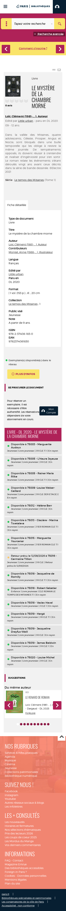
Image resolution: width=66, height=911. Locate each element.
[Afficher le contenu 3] (24, 724)
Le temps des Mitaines (29, 180)
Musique (10, 760)
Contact (18, 860)
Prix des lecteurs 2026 (19, 833)
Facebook (11, 791)
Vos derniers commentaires (23, 845)
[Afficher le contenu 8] (41, 724)
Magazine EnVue (16, 864)
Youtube (10, 798)
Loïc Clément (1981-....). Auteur (26, 116)
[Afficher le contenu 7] (38, 724)
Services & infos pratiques (21, 752)
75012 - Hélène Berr (39, 505)
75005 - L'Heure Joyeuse (42, 458)
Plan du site (12, 883)
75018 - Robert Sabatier (42, 588)
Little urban (25, 120)
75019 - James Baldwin (41, 642)
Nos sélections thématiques (23, 829)
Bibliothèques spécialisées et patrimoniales (26, 898)
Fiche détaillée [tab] (16, 205)
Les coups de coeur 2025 (21, 837)
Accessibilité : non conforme (18, 905)
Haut (61, 737)
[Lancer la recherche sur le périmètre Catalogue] (59, 23)
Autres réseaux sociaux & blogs (24, 802)
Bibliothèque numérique (21, 775)
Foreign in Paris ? (16, 872)
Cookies (10, 875)
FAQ (7, 860)
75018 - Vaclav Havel (40, 602)
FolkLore (30, 713)
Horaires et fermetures (19, 826)
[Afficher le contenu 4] (28, 724)
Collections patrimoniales (21, 772)
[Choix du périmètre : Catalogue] (6, 23)
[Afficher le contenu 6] (35, 724)
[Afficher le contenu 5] (31, 724)
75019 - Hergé (36, 613)
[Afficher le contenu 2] (21, 724)
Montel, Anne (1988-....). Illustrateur (31, 252)
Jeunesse (11, 768)
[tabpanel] (33, 280)
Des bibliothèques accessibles (24, 868)
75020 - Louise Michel (40, 657)
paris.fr (5, 894)
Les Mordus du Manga (19, 841)
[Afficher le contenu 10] (48, 724)
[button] (59, 6)
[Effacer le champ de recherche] (52, 23)
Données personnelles (31, 875)
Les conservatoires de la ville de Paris (23, 901)
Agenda (10, 756)
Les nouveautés (15, 822)
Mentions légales (16, 879)
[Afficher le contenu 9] (45, 724)
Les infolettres (14, 806)
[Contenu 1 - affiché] (18, 724)
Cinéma (10, 764)
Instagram (11, 795)
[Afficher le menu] (5, 6)
